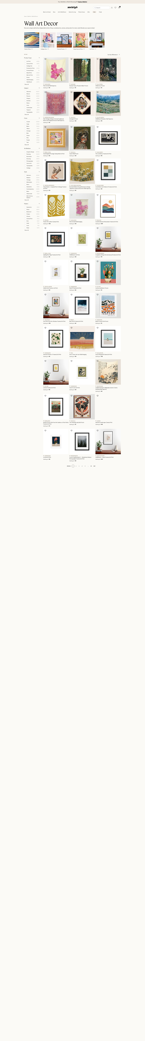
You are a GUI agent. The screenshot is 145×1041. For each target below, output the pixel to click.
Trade (100, 12)
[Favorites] (115, 7)
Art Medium (27, 148)
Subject (26, 88)
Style (25, 172)
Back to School (47, 12)
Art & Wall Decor (62, 12)
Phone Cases (81, 12)
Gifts (88, 12)
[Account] (112, 7)
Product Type (27, 58)
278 (91, 466)
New (54, 12)
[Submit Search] (95, 7)
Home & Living (72, 12)
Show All (27, 84)
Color (25, 118)
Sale (94, 12)
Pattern (26, 203)
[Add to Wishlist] (45, 59)
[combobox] (101, 7)
